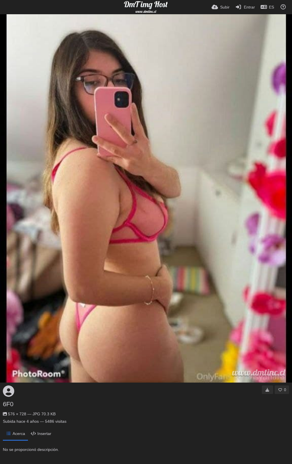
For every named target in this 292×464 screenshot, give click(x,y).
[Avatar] (8, 391)
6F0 (8, 404)
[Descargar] (267, 389)
